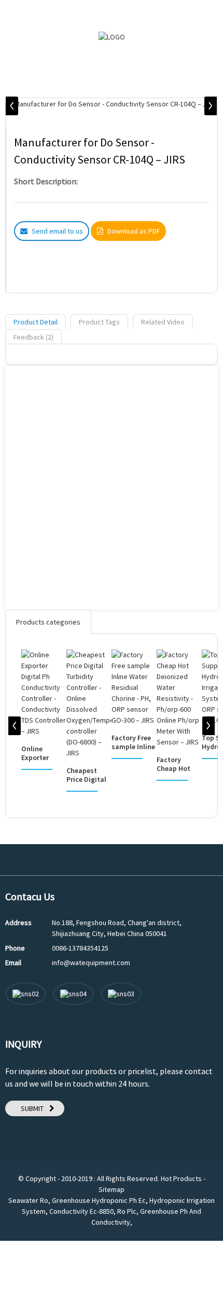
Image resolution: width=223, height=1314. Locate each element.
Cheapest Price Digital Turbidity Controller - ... (88, 775)
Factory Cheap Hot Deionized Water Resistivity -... (179, 764)
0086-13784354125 (80, 948)
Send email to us (57, 231)
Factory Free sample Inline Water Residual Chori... (133, 742)
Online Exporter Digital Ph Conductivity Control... (42, 753)
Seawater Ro (28, 1200)
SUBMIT (32, 1108)
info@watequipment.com (91, 962)
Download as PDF (133, 231)
